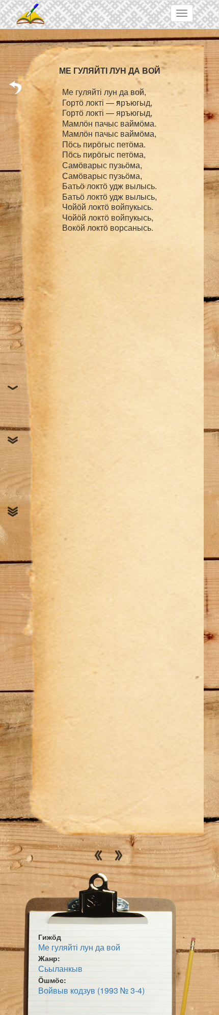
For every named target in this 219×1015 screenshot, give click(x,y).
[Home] (31, 14)
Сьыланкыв (60, 968)
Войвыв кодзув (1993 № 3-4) (91, 990)
